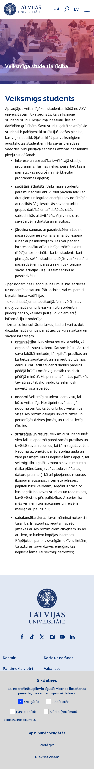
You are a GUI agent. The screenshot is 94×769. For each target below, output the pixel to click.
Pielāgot (47, 745)
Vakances (52, 669)
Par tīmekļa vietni (18, 669)
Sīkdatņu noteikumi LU (20, 720)
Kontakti (10, 658)
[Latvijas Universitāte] (22, 9)
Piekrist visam (47, 757)
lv (76, 9)
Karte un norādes (58, 658)
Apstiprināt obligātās (47, 733)
